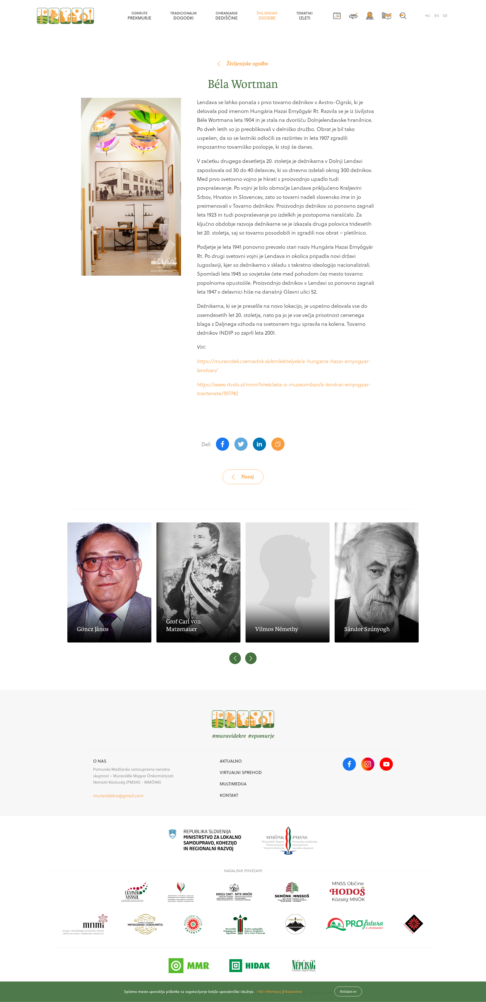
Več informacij (269, 991)
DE (445, 15)
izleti (304, 16)
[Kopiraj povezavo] (278, 444)
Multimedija (233, 784)
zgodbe (267, 16)
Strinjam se (348, 991)
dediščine (226, 16)
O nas (99, 761)
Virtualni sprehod (241, 772)
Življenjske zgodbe (247, 64)
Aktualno (231, 761)
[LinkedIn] (259, 444)
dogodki (183, 16)
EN (436, 15)
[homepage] (65, 15)
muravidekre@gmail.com (118, 795)
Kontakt (229, 795)
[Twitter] (241, 444)
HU (427, 15)
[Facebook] (222, 444)
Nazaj (247, 477)
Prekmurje (139, 16)
